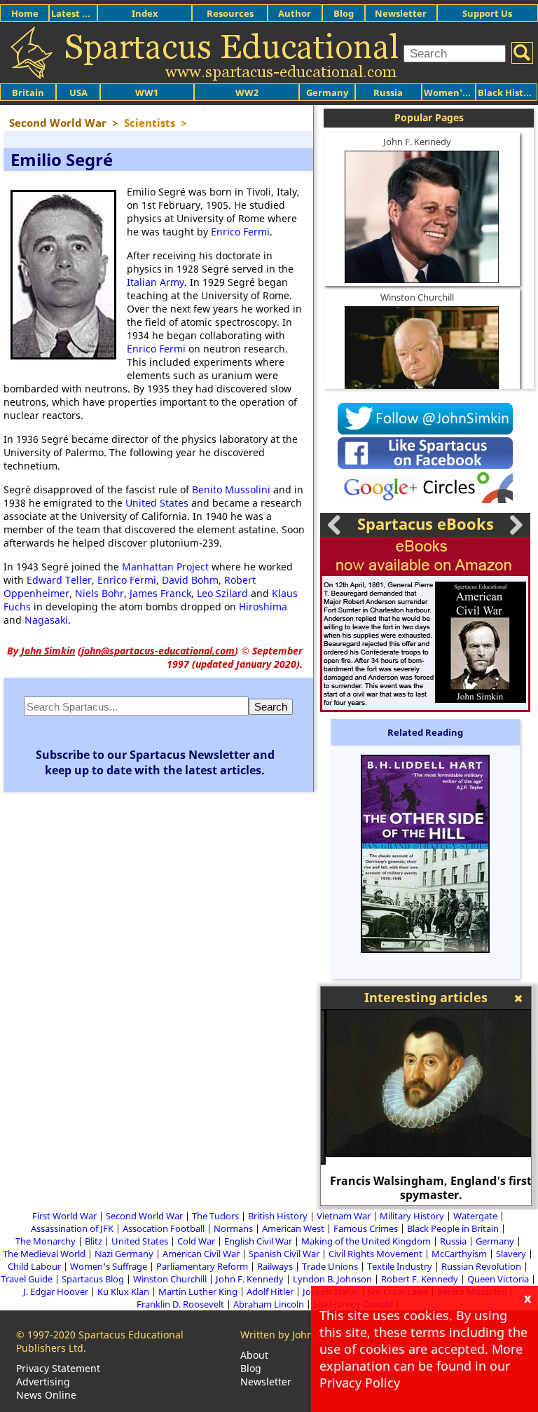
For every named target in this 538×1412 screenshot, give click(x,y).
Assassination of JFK (72, 1228)
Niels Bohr (99, 593)
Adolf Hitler (270, 1291)
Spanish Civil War (284, 1253)
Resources (230, 13)
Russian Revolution (481, 1266)
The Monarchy (45, 1241)
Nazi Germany (124, 1253)
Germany (327, 92)
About (254, 1355)
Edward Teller (59, 580)
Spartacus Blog (93, 1279)
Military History (412, 1215)
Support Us (487, 13)
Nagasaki (46, 619)
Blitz (93, 1241)
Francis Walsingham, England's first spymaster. (426, 1187)
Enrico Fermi (240, 231)
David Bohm (190, 580)
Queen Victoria (498, 1279)
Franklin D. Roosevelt (180, 1304)
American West (293, 1228)
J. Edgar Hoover (55, 1291)
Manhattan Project (165, 566)
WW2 (246, 92)
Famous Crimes (365, 1228)
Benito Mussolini (231, 489)
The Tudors (215, 1215)
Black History (508, 92)
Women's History (463, 92)
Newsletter (401, 13)
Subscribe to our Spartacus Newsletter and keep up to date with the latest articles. (155, 762)
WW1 (146, 92)
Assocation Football (164, 1228)
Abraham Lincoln (268, 1304)
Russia (388, 92)
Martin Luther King (197, 1291)
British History (278, 1215)
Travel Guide (27, 1279)
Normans (233, 1228)
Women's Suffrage (108, 1266)
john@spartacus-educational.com (158, 650)
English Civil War (258, 1241)
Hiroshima (263, 606)
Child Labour (34, 1266)
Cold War (196, 1241)
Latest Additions (88, 13)
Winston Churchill (417, 297)
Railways (275, 1266)
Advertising (43, 1381)
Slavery (511, 1253)
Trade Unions (330, 1266)
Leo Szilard (222, 593)
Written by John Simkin (293, 1334)
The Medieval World (44, 1253)
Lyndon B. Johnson (332, 1279)
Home (25, 13)
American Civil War (201, 1253)
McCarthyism (459, 1253)
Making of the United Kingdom (366, 1241)
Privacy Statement (58, 1368)
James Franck (160, 593)
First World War (64, 1215)
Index (145, 13)
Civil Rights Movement (375, 1253)
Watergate (475, 1215)
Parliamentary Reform (202, 1266)
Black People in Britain (453, 1228)
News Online (46, 1394)
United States (156, 502)
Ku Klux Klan (123, 1291)
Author (294, 13)
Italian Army (155, 282)
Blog (343, 13)
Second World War (144, 1215)
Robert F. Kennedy (419, 1279)
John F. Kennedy (417, 141)
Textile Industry (399, 1266)
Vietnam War (344, 1215)
